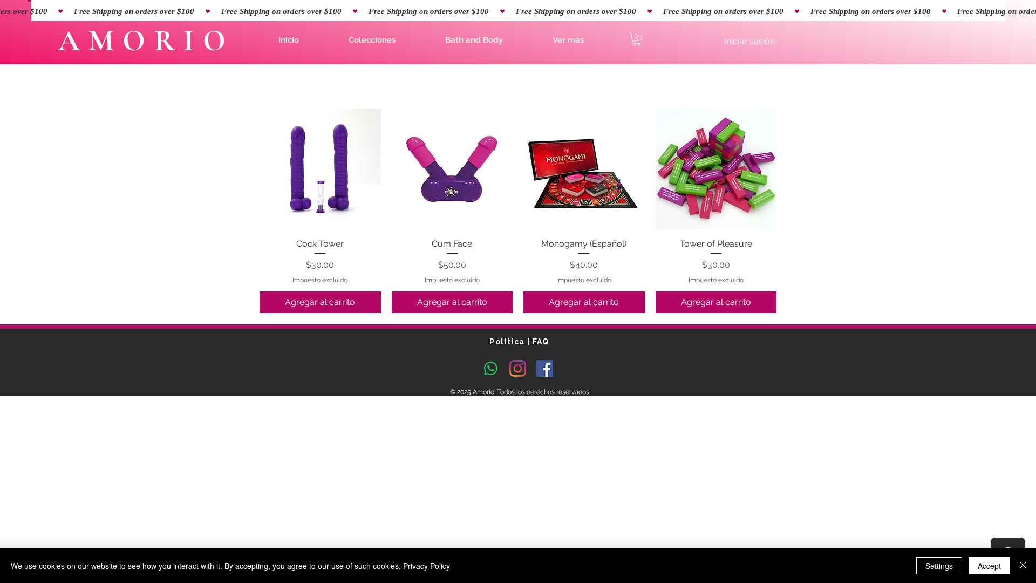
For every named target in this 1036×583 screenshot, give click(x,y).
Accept (989, 565)
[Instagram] (517, 368)
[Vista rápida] (320, 169)
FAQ (541, 341)
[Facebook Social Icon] (544, 368)
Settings (939, 565)
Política (506, 341)
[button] (372, 40)
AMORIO (146, 41)
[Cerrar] (1023, 565)
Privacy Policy (426, 565)
